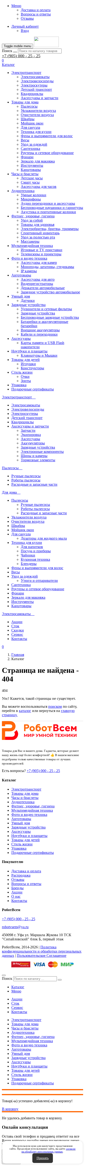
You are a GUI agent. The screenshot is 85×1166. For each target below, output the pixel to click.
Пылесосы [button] (11, 468)
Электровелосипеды (37, 81)
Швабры (27, 119)
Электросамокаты (35, 77)
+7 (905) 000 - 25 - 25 (21, 55)
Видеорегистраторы (37, 284)
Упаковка (18, 385)
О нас (16, 896)
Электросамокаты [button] (17, 614)
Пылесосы (29, 106)
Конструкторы (32, 368)
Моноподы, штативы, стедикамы (47, 267)
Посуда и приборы (36, 551)
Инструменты (32, 165)
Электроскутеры (34, 85)
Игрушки (28, 364)
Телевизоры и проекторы (41, 254)
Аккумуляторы (33, 443)
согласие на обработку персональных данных (48, 1150)
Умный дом (20, 296)
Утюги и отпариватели (39, 581)
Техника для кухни (36, 132)
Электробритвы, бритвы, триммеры (50, 229)
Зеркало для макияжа (38, 161)
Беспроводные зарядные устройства (50, 317)
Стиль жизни (22, 372)
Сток (15, 626)
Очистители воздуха (37, 115)
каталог (25, 711)
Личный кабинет (25, 26)
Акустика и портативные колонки (48, 212)
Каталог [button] (8, 65)
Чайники (28, 555)
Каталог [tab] (17, 987)
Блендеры (29, 564)
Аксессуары (21, 339)
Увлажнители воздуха (38, 111)
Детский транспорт (36, 89)
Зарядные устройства (28, 305)
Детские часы (32, 178)
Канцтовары (31, 170)
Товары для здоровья (37, 225)
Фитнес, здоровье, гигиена (33, 216)
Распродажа (20, 875)
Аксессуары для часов (38, 187)
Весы (25, 140)
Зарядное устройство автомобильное (50, 292)
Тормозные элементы (38, 460)
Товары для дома (24, 102)
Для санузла (30, 127)
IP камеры (29, 271)
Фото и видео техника (29, 258)
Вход (25, 31)
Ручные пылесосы (26, 476)
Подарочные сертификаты (32, 389)
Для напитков (32, 547)
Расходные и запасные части (34, 484)
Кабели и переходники (39, 334)
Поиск (7, 51)
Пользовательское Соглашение (41, 956)
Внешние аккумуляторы (40, 330)
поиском (55, 706)
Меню (16, 6)
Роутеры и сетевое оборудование (47, 153)
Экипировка (31, 435)
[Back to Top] (4, 975)
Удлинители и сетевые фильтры (46, 309)
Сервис (17, 634)
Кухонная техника (35, 559)
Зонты (26, 381)
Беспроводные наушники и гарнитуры (52, 208)
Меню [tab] (16, 991)
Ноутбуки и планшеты (29, 351)
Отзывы (27, 18)
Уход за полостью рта (38, 237)
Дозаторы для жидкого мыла (44, 538)
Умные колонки (33, 195)
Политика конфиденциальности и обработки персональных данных (41, 951)
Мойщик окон (32, 123)
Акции (16, 622)
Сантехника (30, 149)
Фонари (27, 157)
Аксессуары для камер (39, 263)
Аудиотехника (22, 191)
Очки (25, 377)
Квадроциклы (32, 94)
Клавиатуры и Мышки (39, 355)
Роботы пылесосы (25, 480)
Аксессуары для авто (38, 279)
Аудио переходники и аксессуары (48, 203)
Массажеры (30, 241)
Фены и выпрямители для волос (47, 136)
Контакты (19, 639)
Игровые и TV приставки (41, 250)
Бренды (17, 888)
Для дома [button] (10, 492)
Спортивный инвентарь (40, 233)
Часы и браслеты (24, 174)
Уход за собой (32, 220)
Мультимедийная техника (32, 246)
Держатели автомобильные (43, 288)
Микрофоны (31, 199)
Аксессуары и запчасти (39, 98)
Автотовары (21, 275)
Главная (17, 655)
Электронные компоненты (42, 452)
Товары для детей (25, 360)
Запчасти (28, 430)
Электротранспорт (26, 73)
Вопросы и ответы (36, 14)
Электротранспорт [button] (17, 397)
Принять (43, 1158)
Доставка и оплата (36, 10)
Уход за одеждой (34, 144)
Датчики (28, 301)
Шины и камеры (34, 456)
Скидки (17, 630)
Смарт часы (30, 182)
